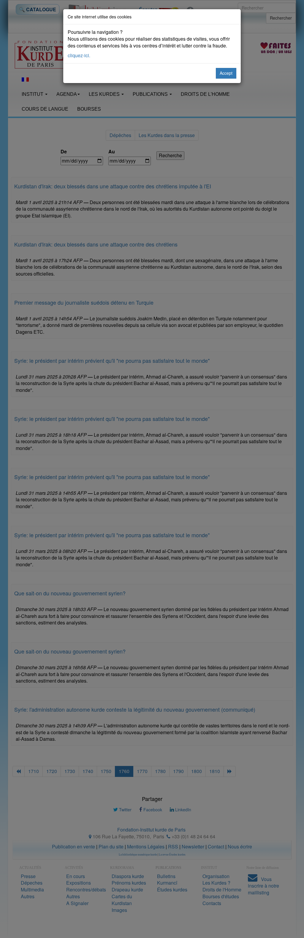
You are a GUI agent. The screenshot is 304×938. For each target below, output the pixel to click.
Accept (226, 73)
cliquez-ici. (79, 55)
